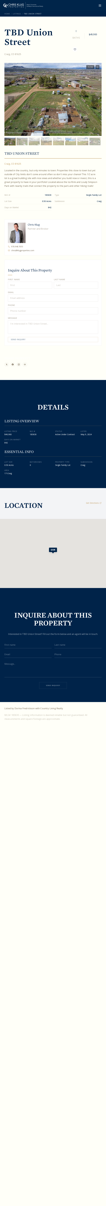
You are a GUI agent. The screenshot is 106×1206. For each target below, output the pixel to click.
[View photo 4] (46, 141)
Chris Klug (34, 224)
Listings (17, 14)
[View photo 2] (22, 141)
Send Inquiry (18, 339)
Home (7, 14)
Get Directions (92, 503)
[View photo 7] (82, 141)
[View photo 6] (70, 141)
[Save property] (74, 49)
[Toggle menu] (100, 5)
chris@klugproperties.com (22, 250)
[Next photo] (95, 99)
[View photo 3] (34, 141)
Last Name (59, 279)
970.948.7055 (17, 246)
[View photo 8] (94, 141)
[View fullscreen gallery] (97, 67)
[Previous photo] (11, 99)
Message (12, 318)
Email (11, 292)
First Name (14, 279)
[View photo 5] (58, 141)
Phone (11, 305)
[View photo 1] (9, 141)
